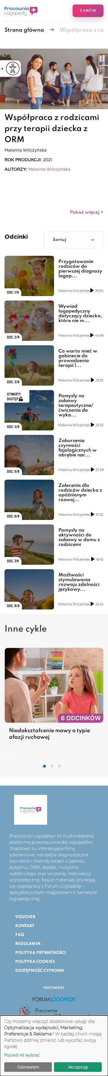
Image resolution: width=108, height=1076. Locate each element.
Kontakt (24, 926)
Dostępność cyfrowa (39, 971)
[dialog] (54, 1045)
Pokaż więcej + (87, 212)
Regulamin (27, 944)
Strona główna (24, 30)
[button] (44, 766)
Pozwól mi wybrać (22, 1054)
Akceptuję (78, 1066)
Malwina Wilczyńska (49, 169)
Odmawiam (28, 1066)
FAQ (19, 935)
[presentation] (6, 758)
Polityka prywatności (40, 953)
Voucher (25, 917)
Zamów (88, 11)
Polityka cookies (35, 962)
